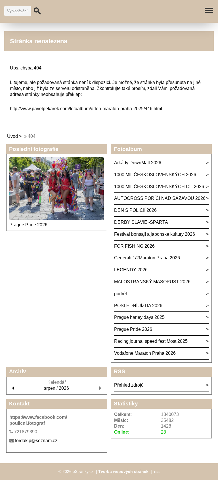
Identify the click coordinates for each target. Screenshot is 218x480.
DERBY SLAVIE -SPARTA (141, 222)
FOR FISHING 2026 (134, 246)
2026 (64, 388)
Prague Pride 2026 (28, 224)
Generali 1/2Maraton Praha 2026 (147, 257)
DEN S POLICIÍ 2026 (135, 210)
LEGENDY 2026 (131, 269)
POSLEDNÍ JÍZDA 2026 (138, 305)
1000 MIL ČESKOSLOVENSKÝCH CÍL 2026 (159, 186)
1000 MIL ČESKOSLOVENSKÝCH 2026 (155, 174)
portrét (120, 293)
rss (157, 471)
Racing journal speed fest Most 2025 (151, 341)
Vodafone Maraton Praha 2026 (145, 353)
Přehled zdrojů (129, 385)
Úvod (12, 136)
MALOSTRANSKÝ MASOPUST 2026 (152, 281)
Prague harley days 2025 (139, 317)
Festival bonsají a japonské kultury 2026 (154, 234)
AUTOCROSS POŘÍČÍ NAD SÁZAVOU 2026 (160, 198)
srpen (49, 388)
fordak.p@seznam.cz (36, 440)
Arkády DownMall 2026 (137, 162)
